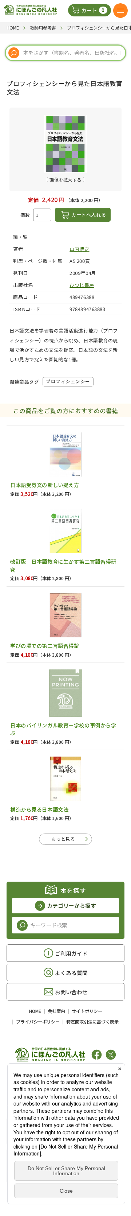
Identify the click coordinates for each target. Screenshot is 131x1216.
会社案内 (56, 1011)
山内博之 (79, 248)
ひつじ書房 (82, 284)
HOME (35, 1011)
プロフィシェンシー (68, 381)
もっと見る (63, 838)
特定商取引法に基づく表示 (92, 1021)
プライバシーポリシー (38, 1021)
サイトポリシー (87, 1011)
